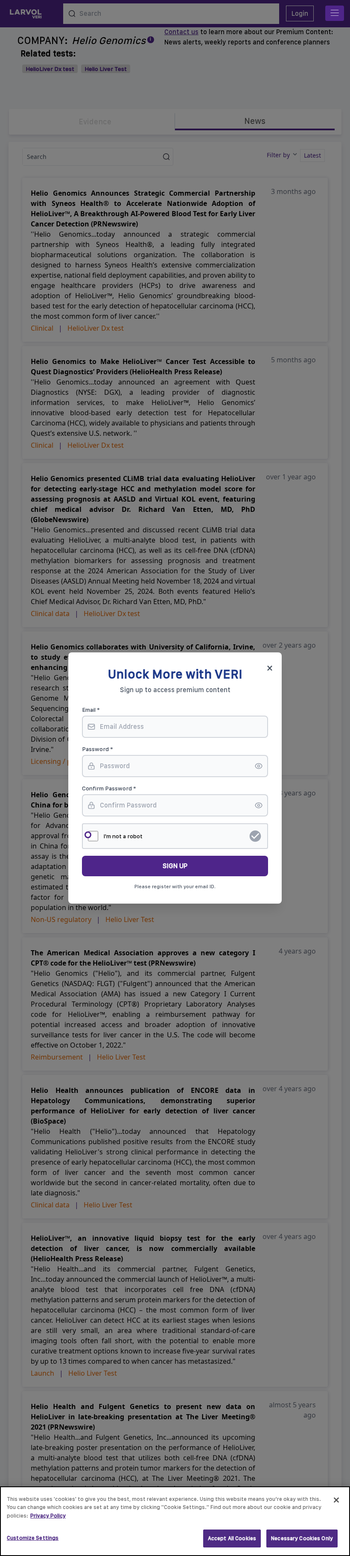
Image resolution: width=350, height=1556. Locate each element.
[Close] (336, 1500)
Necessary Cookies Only (302, 1538)
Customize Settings (32, 1538)
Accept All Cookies (232, 1538)
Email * (91, 709)
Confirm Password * (109, 788)
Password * (97, 749)
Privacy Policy (48, 1515)
